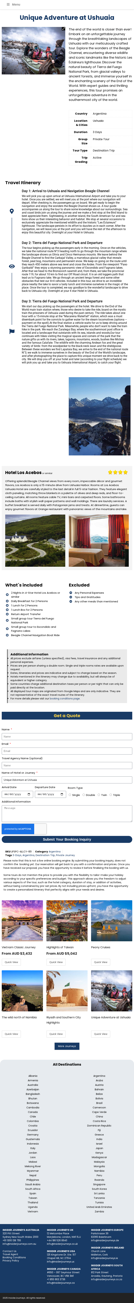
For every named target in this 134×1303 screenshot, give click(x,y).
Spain (32, 1193)
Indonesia (33, 1143)
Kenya (99, 1152)
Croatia (32, 1125)
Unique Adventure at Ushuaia (111, 1017)
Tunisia (99, 1202)
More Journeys (67, 1046)
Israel (99, 1143)
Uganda (33, 1207)
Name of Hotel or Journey (19, 773)
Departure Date (45, 787)
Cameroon (99, 1107)
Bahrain (99, 1089)
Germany (33, 1134)
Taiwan (32, 1198)
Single (76, 795)
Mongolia (99, 1166)
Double (90, 795)
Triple (116, 795)
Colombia (33, 1121)
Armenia (33, 1080)
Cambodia (32, 1107)
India (99, 1139)
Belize (99, 1094)
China (99, 1116)
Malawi (33, 1162)
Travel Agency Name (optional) (22, 758)
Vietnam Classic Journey (19, 947)
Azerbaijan (33, 1089)
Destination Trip (45, 855)
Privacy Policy (11, 1260)
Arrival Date (9, 787)
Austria (99, 1085)
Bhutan (32, 1098)
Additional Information (16, 801)
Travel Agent (10, 1254)
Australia (33, 1085)
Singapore (99, 1184)
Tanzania (99, 1198)
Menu (16, 4)
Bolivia (99, 1098)
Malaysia (99, 1162)
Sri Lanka (99, 1193)
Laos (33, 1157)
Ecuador (33, 1130)
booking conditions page (65, 698)
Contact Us (9, 1251)
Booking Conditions (14, 1257)
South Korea (99, 1189)
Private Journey (65, 855)
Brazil (99, 1103)
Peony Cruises (100, 947)
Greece (99, 1134)
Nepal (32, 1175)
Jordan (33, 1152)
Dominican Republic (99, 1125)
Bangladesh (33, 1094)
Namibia (99, 1171)
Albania (32, 1076)
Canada (33, 1112)
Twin (104, 795)
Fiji (99, 1130)
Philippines (33, 1180)
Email (5, 744)
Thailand (33, 1202)
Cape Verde (99, 1112)
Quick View (11, 962)
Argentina (55, 851)
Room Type (75, 788)
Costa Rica (99, 1121)
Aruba (99, 1080)
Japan (99, 1148)
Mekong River (33, 1166)
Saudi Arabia (32, 1184)
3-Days (17, 855)
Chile (33, 1116)
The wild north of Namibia (19, 1017)
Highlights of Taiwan (60, 947)
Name (6, 729)
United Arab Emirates (99, 1207)
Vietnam (33, 1211)
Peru (99, 1175)
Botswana (33, 1103)
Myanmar (33, 1171)
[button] (63, 28)
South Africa (32, 1189)
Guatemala (33, 1139)
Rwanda (99, 1180)
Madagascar (99, 1157)
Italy (32, 1148)
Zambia (99, 1211)
